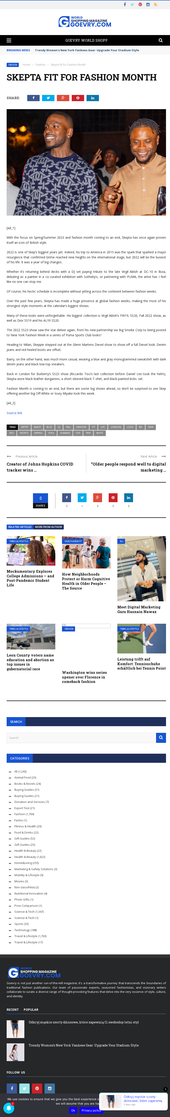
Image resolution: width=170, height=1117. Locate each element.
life (103, 427)
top (78, 433)
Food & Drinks (23, 832)
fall (68, 427)
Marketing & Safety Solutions (33, 869)
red (11, 433)
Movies (19, 881)
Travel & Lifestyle (18, 541)
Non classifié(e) (24, 887)
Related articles (20, 527)
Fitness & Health (25, 826)
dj (59, 427)
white (99, 433)
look (130, 427)
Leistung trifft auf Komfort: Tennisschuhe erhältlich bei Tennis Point (141, 664)
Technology (22, 930)
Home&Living (23, 863)
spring (38, 433)
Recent (13, 1009)
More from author (48, 527)
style (51, 433)
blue (49, 427)
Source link (14, 413)
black (37, 427)
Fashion (12, 64)
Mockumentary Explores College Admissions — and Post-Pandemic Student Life (30, 578)
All (121, 541)
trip (88, 433)
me (140, 427)
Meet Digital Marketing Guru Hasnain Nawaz (138, 609)
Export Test (21, 808)
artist (24, 427)
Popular (31, 1009)
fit (93, 427)
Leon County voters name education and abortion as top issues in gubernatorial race (30, 662)
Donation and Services (29, 802)
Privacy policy (91, 1110)
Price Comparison (26, 906)
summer (65, 433)
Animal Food (22, 777)
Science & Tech (24, 912)
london (116, 427)
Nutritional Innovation (28, 893)
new (150, 427)
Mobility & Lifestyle (26, 875)
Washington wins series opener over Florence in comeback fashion (84, 677)
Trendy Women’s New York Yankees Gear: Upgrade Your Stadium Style (87, 50)
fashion (81, 427)
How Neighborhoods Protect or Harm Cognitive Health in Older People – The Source (86, 581)
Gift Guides (22, 838)
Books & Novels (24, 784)
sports (24, 433)
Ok (73, 1110)
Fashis (18, 820)
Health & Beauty (73, 541)
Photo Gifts (21, 899)
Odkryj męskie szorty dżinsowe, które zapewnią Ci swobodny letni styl (84, 1022)
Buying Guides (24, 790)
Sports (18, 924)
